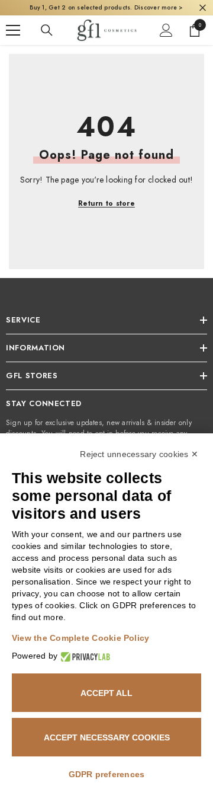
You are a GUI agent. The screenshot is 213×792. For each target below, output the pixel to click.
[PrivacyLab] (83, 656)
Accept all (106, 693)
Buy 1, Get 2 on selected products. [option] (106, 7)
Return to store (106, 203)
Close (202, 8)
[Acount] (166, 30)
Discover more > (158, 7)
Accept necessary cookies (107, 737)
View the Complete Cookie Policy (80, 638)
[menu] (13, 30)
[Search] (47, 30)
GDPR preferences (107, 774)
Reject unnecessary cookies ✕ (139, 454)
